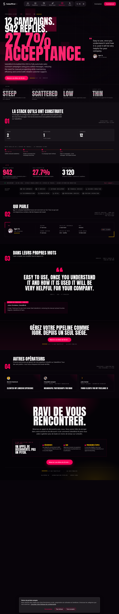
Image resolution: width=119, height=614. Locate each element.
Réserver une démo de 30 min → (16, 78)
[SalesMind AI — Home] (10, 4)
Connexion (98, 4)
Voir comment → (109, 183)
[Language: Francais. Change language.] (83, 4)
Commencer (110, 4)
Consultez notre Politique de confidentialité (43, 604)
